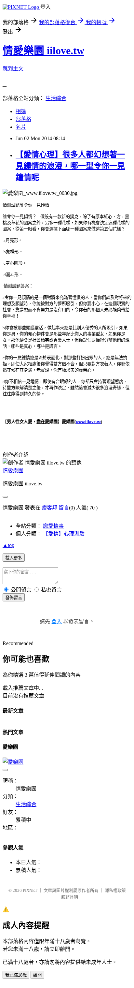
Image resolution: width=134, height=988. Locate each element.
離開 (37, 975)
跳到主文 (13, 68)
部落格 (23, 119)
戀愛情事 (53, 526)
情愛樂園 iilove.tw (43, 50)
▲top (8, 545)
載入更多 (13, 557)
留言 (64, 507)
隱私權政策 (115, 890)
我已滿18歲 (16, 975)
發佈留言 (13, 597)
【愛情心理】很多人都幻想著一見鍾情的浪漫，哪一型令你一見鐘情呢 (70, 166)
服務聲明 (69, 897)
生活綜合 (56, 98)
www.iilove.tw (88, 421)
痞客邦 (49, 507)
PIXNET (30, 890)
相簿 (21, 111)
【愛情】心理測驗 (64, 534)
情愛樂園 (13, 470)
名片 (21, 127)
